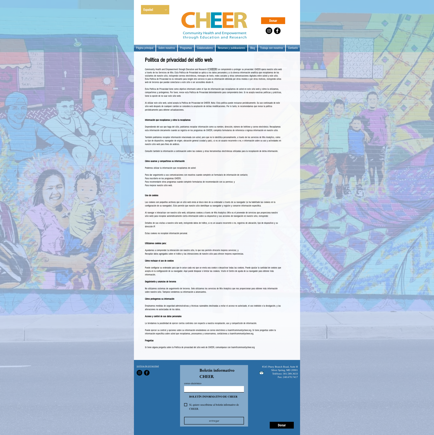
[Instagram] (269, 30)
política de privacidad (148, 366)
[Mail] (261, 372)
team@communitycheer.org (243, 347)
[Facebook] (277, 30)
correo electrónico (192, 383)
